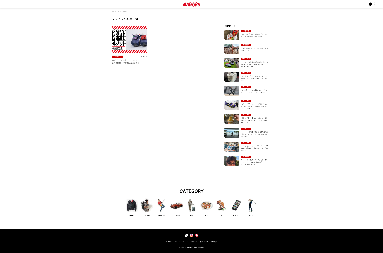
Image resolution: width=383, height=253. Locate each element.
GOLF (251, 216)
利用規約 (169, 242)
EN (374, 4)
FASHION (131, 216)
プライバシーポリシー (182, 242)
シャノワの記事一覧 (122, 11)
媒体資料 (214, 242)
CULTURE (161, 216)
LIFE (221, 216)
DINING (206, 216)
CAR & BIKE (176, 216)
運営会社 (194, 242)
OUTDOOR (146, 216)
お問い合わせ (204, 242)
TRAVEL (191, 216)
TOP (113, 11)
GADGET (236, 216)
